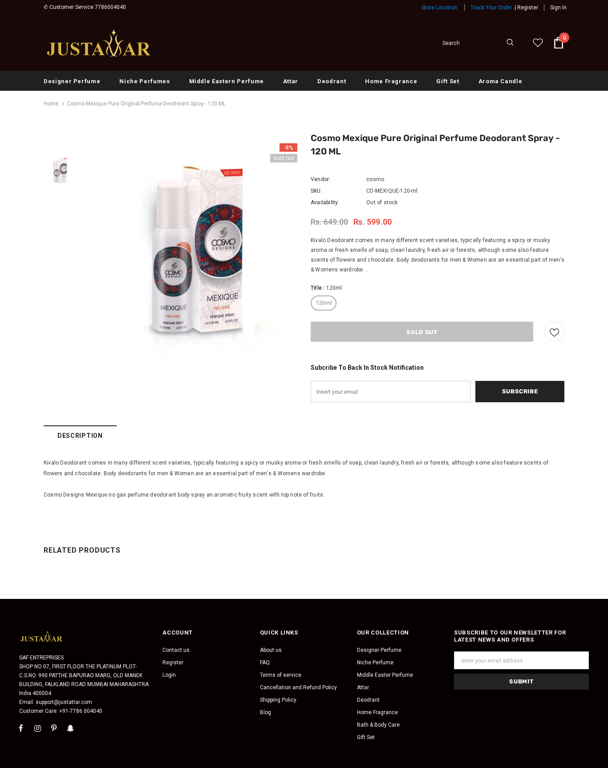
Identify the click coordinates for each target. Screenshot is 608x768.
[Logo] (99, 42)
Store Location (439, 7)
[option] (190, 250)
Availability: (325, 202)
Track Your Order (491, 7)
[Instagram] (37, 728)
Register (527, 7)
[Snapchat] (70, 728)
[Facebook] (21, 728)
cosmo (375, 179)
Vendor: (320, 179)
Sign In (558, 7)
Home (51, 104)
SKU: (316, 191)
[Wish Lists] (554, 332)
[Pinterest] (54, 728)
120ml (324, 303)
